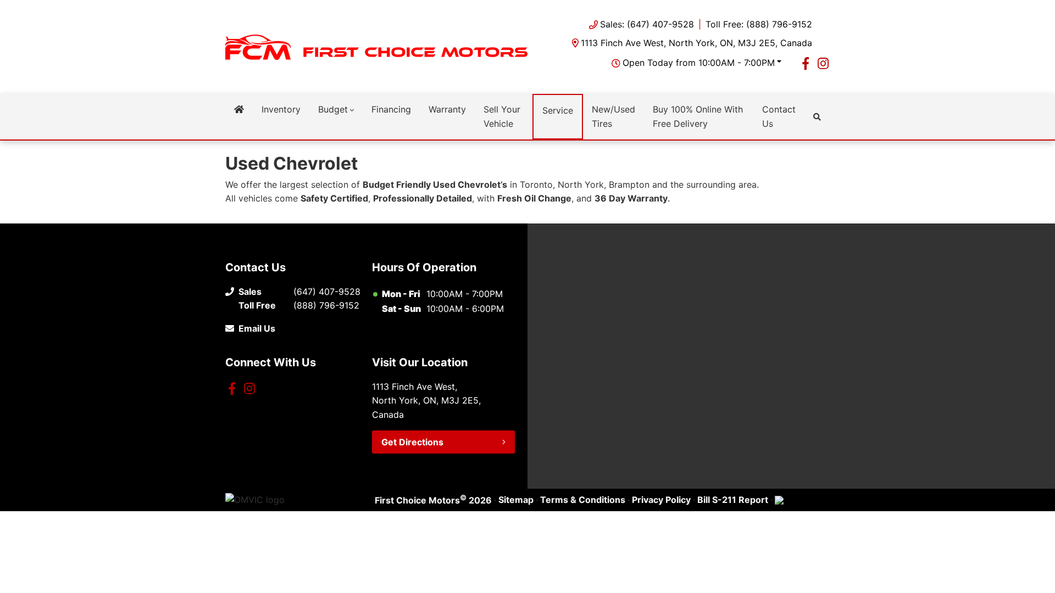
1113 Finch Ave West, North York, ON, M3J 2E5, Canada (696, 42)
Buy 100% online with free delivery (698, 116)
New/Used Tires (613, 116)
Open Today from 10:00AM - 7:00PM (699, 62)
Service (557, 110)
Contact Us (779, 116)
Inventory (281, 109)
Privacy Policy (661, 499)
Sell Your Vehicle (502, 116)
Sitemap (516, 499)
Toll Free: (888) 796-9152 (759, 24)
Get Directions (412, 442)
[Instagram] (823, 63)
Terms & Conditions (582, 499)
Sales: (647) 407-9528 (647, 24)
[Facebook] (805, 63)
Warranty (447, 109)
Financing (391, 109)
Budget (333, 109)
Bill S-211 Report (732, 499)
